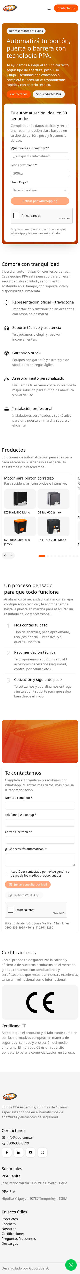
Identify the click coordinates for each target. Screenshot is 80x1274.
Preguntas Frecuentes (19, 1238)
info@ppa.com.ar (20, 1137)
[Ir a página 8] (70, 556)
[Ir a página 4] (55, 556)
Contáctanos (66, 8)
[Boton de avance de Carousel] (11, 555)
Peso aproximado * (24, 165)
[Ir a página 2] (48, 556)
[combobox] (40, 156)
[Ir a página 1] (42, 556)
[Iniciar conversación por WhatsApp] (71, 1265)
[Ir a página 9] (74, 556)
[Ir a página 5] (59, 556)
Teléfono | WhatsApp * (21, 815)
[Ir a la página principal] (10, 8)
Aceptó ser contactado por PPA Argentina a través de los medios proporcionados (40, 873)
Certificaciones (13, 1233)
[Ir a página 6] (63, 556)
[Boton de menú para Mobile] (49, 8)
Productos (10, 1219)
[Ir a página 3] (51, 556)
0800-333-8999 (18, 1143)
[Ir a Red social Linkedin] (19, 1152)
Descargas (10, 1243)
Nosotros (9, 1229)
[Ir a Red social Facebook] (7, 1152)
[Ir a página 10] (77, 556)
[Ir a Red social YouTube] (30, 1152)
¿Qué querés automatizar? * (30, 148)
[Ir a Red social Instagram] (42, 1152)
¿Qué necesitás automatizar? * (26, 849)
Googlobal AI (39, 1268)
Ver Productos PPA (48, 94)
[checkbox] (6, 873)
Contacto (9, 1224)
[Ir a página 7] (66, 556)
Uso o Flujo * (19, 182)
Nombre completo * (18, 798)
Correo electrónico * (19, 832)
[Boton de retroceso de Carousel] (5, 555)
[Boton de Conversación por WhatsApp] (71, 1265)
